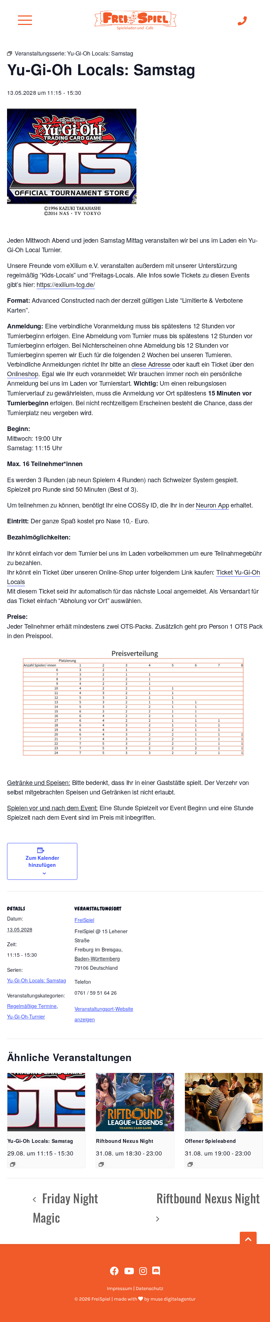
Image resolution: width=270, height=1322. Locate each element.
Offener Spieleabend (210, 1140)
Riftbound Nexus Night (124, 1140)
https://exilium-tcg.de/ (66, 284)
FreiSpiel (84, 919)
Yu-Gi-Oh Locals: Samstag (36, 980)
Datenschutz (149, 1288)
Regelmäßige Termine (32, 1005)
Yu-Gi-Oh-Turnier (26, 1016)
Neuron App (212, 504)
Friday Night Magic (65, 1207)
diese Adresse (151, 363)
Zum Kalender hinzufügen (42, 861)
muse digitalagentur (172, 1299)
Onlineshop (22, 373)
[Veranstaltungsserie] (12, 1164)
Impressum (119, 1288)
